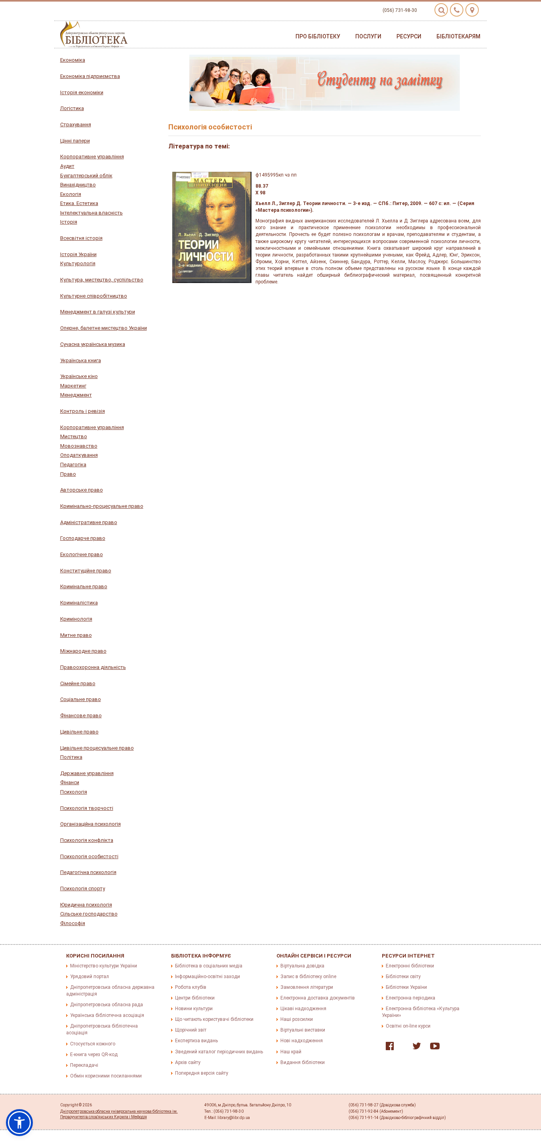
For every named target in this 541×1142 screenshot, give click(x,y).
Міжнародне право (83, 651)
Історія (68, 222)
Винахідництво (78, 185)
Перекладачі (84, 1065)
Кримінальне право (83, 586)
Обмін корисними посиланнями (106, 1076)
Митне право (76, 635)
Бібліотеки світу (403, 976)
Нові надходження (301, 1040)
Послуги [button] (368, 36)
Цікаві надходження (303, 1008)
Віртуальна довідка (302, 966)
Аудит (67, 166)
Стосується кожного (92, 1044)
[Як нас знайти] (472, 10)
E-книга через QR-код (94, 1054)
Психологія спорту (82, 888)
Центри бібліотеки (195, 998)
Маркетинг (73, 386)
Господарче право (82, 538)
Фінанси (69, 782)
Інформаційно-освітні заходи (207, 976)
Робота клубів (190, 987)
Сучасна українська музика (92, 344)
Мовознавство (78, 446)
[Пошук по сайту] (441, 10)
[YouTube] (433, 1048)
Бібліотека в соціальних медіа (208, 966)
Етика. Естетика (79, 203)
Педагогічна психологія (88, 872)
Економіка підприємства (90, 76)
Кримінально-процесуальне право (101, 506)
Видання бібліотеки (302, 1062)
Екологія (70, 194)
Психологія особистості (89, 856)
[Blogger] (401, 1048)
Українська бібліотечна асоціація (107, 1015)
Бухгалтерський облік (86, 176)
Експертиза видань (196, 1040)
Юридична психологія (86, 905)
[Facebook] (388, 1048)
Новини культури (194, 1008)
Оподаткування (79, 455)
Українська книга (80, 360)
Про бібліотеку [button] (317, 36)
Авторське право (81, 490)
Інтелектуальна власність (91, 213)
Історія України (78, 254)
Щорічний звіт (190, 1030)
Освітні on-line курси (408, 1026)
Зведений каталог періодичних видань (219, 1052)
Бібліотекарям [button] (458, 36)
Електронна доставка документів (317, 998)
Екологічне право (81, 554)
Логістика (72, 108)
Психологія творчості (86, 808)
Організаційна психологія (90, 824)
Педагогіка (73, 464)
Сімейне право (77, 683)
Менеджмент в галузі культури (97, 312)
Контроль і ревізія (82, 411)
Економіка (72, 60)
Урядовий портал (89, 976)
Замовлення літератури (306, 987)
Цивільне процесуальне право (97, 748)
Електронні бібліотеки (410, 966)
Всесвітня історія (81, 238)
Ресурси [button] (408, 36)
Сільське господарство (89, 914)
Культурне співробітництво (93, 296)
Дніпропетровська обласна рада (106, 1004)
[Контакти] (456, 10)
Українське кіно (79, 376)
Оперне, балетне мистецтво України (103, 328)
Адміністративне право (88, 522)
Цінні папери (75, 141)
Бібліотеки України (406, 987)
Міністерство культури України (103, 966)
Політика (71, 757)
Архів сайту (187, 1062)
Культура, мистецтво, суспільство (101, 280)
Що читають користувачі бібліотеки (214, 1019)
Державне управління (87, 773)
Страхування (75, 124)
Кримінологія (76, 619)
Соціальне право (80, 699)
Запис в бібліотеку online (308, 976)
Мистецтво (73, 436)
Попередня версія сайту (201, 1073)
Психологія (73, 792)
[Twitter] (414, 1048)
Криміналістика (79, 603)
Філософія (72, 923)
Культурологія (77, 263)
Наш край (290, 1052)
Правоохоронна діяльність (93, 667)
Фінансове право (81, 715)
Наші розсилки (296, 1019)
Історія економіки (81, 92)
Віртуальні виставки (302, 1030)
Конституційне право (85, 571)
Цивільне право (79, 732)
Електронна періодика (410, 998)
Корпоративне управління (92, 157)
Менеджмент (76, 395)
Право (68, 474)
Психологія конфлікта (86, 840)
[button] (19, 1122)
